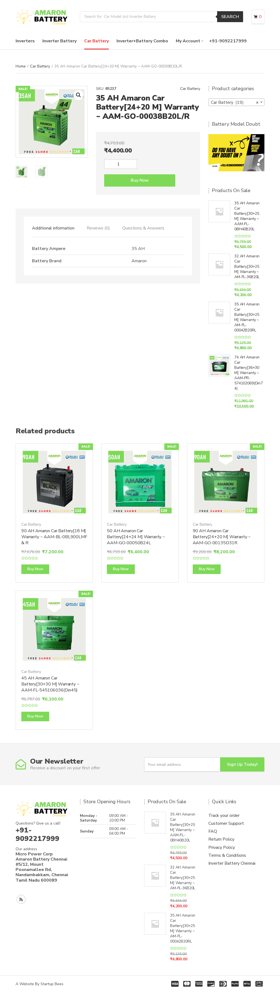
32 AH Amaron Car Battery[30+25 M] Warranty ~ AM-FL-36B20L (246, 266)
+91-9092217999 (228, 41)
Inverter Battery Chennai (231, 863)
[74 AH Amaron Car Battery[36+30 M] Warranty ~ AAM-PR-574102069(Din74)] (219, 365)
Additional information (53, 228)
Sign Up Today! (242, 764)
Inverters (25, 41)
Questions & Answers (143, 228)
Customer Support (226, 823)
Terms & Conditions (227, 855)
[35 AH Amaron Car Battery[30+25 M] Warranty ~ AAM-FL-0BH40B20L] (219, 211)
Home (21, 66)
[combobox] (236, 102)
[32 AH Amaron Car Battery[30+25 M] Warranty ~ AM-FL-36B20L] (219, 264)
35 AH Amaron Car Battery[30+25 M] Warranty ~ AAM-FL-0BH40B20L (246, 216)
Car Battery (96, 41)
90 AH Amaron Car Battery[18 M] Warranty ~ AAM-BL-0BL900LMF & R (54, 537)
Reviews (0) (98, 228)
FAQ (212, 831)
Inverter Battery (59, 41)
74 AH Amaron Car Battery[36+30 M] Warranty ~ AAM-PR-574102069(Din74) (248, 373)
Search (230, 17)
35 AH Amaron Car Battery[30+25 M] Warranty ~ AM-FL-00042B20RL (246, 317)
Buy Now (140, 180)
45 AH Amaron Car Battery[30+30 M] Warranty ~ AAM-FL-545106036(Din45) (50, 684)
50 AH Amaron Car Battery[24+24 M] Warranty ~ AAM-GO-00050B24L (136, 537)
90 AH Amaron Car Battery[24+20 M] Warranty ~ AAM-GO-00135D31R (222, 537)
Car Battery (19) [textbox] (235, 102)
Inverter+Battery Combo (142, 41)
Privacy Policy (221, 847)
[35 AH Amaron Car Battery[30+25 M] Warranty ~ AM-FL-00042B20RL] (219, 312)
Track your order (224, 816)
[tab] (53, 228)
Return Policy (221, 839)
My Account (188, 41)
